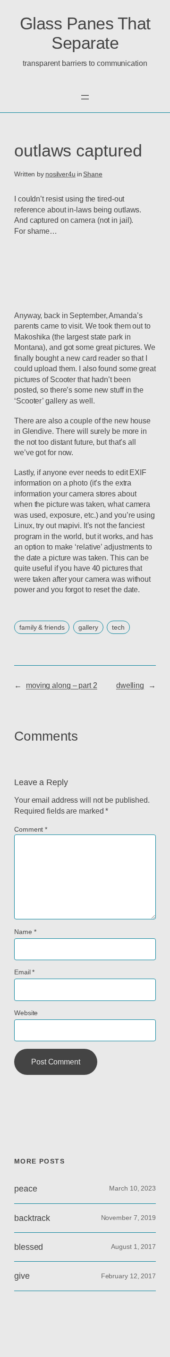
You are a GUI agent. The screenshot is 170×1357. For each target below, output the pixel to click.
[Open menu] (85, 97)
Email (24, 972)
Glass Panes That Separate (85, 33)
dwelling (130, 685)
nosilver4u (60, 174)
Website (26, 1013)
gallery (88, 627)
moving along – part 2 (61, 685)
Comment (30, 829)
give (22, 1276)
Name (25, 931)
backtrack (32, 1218)
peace (25, 1188)
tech (118, 627)
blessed (28, 1247)
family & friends (41, 627)
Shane (92, 174)
